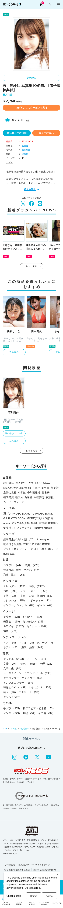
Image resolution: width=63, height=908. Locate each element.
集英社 (55, 487)
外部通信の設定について (44, 870)
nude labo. (9, 553)
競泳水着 (13, 569)
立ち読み (31, 78)
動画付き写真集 (12, 544)
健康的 (46, 595)
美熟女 (12, 621)
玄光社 (25, 145)
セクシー (38, 626)
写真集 (13, 728)
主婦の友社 (9, 492)
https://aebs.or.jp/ (10, 853)
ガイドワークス (24, 483)
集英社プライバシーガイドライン (34, 864)
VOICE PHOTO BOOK (36, 544)
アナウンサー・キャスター (23, 677)
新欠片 (19, 497)
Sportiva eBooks (43, 527)
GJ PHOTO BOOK (14, 518)
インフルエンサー (18, 682)
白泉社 (28, 497)
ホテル (11, 647)
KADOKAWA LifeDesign (17, 487)
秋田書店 (8, 483)
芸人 (10, 692)
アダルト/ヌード (12, 696)
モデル (9, 162)
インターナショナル (19, 605)
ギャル (45, 605)
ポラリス (53, 548)
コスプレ (13, 565)
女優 (11, 663)
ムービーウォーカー (15, 502)
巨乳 (37, 586)
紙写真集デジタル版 (15, 539)
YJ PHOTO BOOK (42, 513)
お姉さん (33, 616)
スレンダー (15, 586)
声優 (47, 663)
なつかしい (34, 621)
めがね (33, 569)
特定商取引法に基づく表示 (17, 870)
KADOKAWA (42, 483)
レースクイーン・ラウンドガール (28, 673)
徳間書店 (8, 497)
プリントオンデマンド (16, 548)
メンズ (12, 713)
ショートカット (34, 590)
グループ (46, 642)
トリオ (27, 642)
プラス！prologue (38, 539)
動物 (30, 713)
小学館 (22, 492)
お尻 (11, 590)
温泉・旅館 (33, 647)
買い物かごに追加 (17, 133)
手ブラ (12, 708)
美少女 (12, 616)
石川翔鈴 (7, 94)
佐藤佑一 (26, 154)
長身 (28, 595)
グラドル (14, 658)
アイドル (37, 658)
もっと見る (31, 266)
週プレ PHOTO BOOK (16, 513)
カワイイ (14, 626)
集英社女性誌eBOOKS (44, 523)
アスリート (30, 692)
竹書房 (46, 492)
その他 (46, 713)
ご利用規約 (9, 864)
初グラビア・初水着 (39, 708)
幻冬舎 (45, 487)
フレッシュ (14, 600)
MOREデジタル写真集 (40, 518)
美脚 (11, 595)
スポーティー (40, 600)
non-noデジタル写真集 (16, 523)
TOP (5, 728)
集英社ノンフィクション (17, 527)
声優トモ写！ (39, 548)
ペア (10, 642)
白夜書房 (39, 497)
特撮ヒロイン (15, 687)
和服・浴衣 (15, 574)
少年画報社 (33, 492)
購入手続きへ (46, 133)
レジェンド (40, 687)
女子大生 (13, 668)
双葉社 (50, 497)
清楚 (11, 630)
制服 (33, 565)
